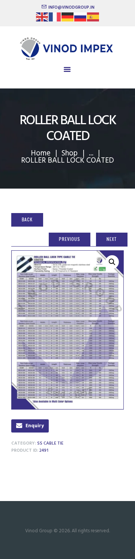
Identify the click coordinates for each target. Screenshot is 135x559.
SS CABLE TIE (50, 443)
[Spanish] (93, 19)
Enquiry (35, 426)
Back (27, 219)
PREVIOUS (69, 239)
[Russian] (80, 19)
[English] (42, 19)
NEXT (111, 239)
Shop (70, 153)
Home (41, 153)
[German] (68, 19)
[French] (55, 19)
